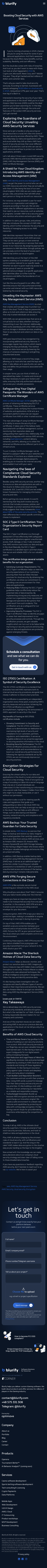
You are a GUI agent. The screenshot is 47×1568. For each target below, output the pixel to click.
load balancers (17, 439)
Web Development (9, 1505)
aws (8, 1186)
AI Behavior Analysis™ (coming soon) (17, 1466)
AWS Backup (21, 831)
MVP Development (9, 1522)
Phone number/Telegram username (20, 1261)
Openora (5, 1459)
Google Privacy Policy (37, 1549)
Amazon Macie (9, 962)
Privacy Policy (9, 1319)
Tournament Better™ (11, 1463)
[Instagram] (26, 1559)
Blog (3, 1438)
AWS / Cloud (7, 1512)
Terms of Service (9, 1551)
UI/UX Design (7, 1508)
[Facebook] (22, 1559)
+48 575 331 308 (12, 1402)
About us (5, 1431)
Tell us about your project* (16, 1272)
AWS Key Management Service (24, 1186)
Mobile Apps (7, 1501)
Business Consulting (10, 1525)
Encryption (30, 1189)
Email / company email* (14, 1250)
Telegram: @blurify (14, 1406)
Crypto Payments (9, 1491)
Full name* (9, 1239)
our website (11, 1169)
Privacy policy (23, 1554)
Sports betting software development (17, 1484)
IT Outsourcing (8, 1515)
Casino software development (14, 1481)
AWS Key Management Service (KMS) (18, 304)
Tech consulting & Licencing (13, 1488)
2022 (30, 71)
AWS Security (7, 1189)
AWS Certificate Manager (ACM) (16, 401)
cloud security (19, 1189)
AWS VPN (7, 885)
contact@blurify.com (15, 1398)
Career (4, 1441)
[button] (44, 3)
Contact (5, 1445)
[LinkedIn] (19, 1559)
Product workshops (10, 1518)
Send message (21, 1305)
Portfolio (5, 1434)
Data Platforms (8, 1495)
